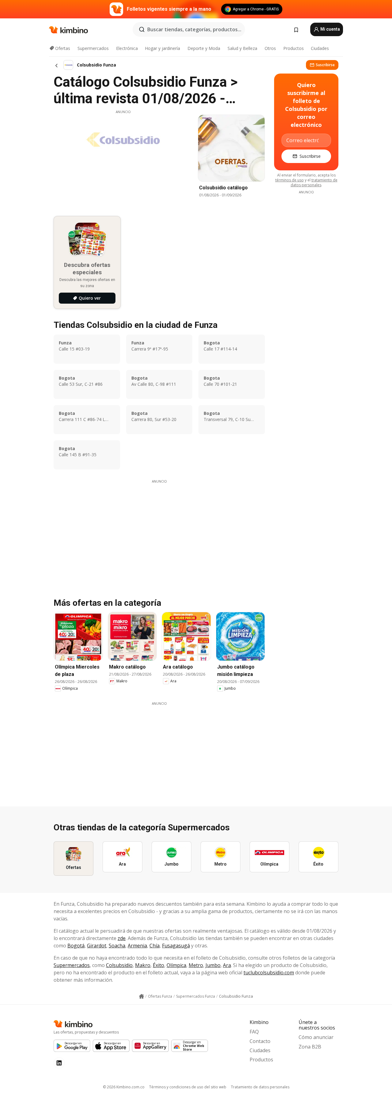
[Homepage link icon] (141, 996)
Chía (154, 945)
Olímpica (176, 965)
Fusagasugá (176, 945)
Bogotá (76, 945)
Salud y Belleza (242, 48)
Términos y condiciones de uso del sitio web (187, 1087)
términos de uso (289, 180)
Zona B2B (310, 1046)
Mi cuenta (329, 29)
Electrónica (127, 48)
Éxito (158, 965)
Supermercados (93, 48)
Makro (142, 965)
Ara (227, 965)
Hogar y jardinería (162, 48)
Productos (293, 48)
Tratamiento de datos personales (260, 1087)
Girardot (96, 945)
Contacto (260, 1041)
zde (122, 938)
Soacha (117, 945)
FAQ (254, 1031)
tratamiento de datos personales (314, 182)
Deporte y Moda (203, 48)
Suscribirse (325, 64)
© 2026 (124, 1087)
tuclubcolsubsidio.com (268, 972)
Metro (196, 965)
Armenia (137, 945)
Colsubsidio (119, 965)
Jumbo (213, 965)
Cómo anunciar (316, 1037)
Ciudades (320, 48)
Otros (270, 48)
